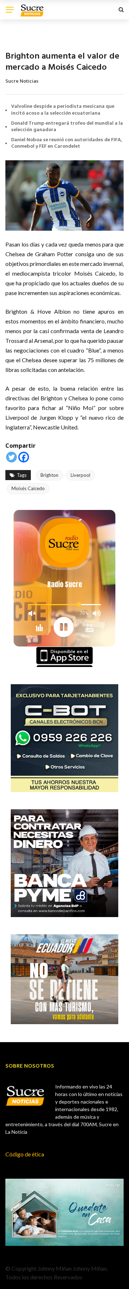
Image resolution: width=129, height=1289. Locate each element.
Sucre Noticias (21, 81)
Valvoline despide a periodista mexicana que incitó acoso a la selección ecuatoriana (62, 109)
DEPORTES (16, 39)
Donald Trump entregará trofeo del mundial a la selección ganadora (67, 126)
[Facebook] (23, 457)
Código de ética (24, 1154)
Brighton (49, 475)
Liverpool (80, 475)
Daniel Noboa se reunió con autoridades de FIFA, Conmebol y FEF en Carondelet (66, 143)
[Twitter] (11, 457)
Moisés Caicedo (28, 488)
